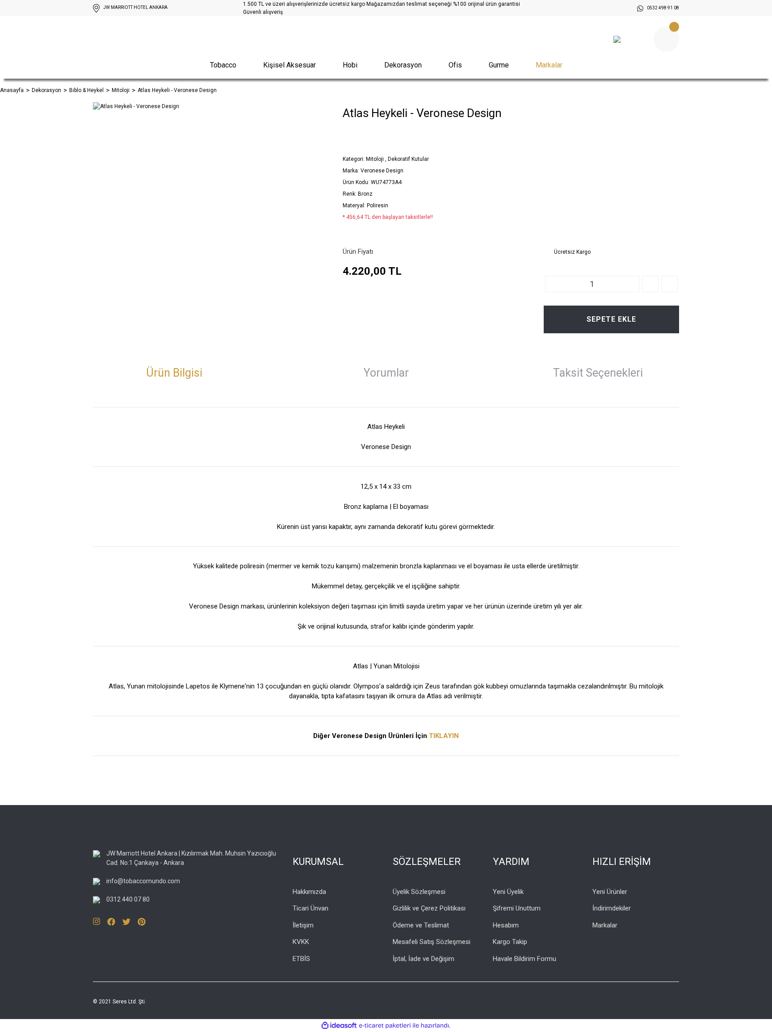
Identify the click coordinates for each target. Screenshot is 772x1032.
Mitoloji (375, 159)
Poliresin (377, 205)
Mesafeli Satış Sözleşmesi (431, 942)
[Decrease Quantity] (669, 284)
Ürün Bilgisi (174, 372)
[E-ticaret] (385, 1026)
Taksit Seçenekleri (598, 372)
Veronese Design (382, 171)
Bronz (365, 194)
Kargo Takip (510, 942)
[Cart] (666, 39)
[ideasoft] (339, 1026)
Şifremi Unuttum (517, 908)
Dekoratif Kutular (408, 159)
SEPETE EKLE (611, 319)
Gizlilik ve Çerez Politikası (429, 908)
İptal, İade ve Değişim (423, 959)
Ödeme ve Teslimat (421, 925)
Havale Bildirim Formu (524, 959)
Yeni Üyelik (508, 892)
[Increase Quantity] (650, 284)
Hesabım (506, 925)
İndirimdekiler (611, 908)
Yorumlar (386, 372)
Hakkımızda (309, 892)
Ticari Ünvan (310, 908)
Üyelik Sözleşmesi (419, 892)
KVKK (301, 942)
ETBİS (301, 959)
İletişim (303, 925)
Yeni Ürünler (609, 892)
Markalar (549, 65)
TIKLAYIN (444, 736)
